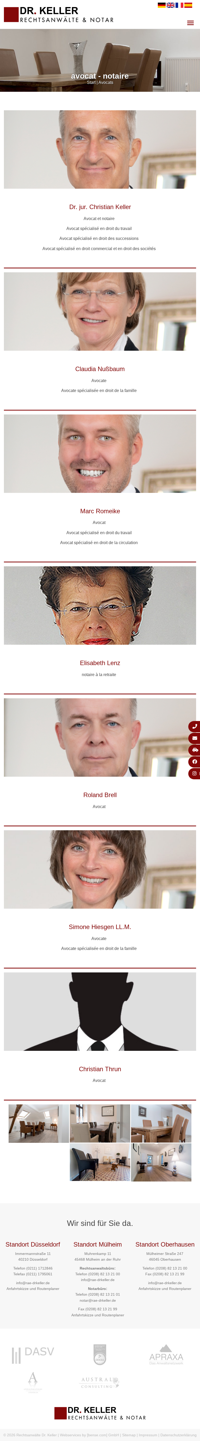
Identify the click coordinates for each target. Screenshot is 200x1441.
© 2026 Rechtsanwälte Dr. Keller (30, 1435)
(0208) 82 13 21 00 (104, 1274)
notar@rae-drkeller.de (98, 1300)
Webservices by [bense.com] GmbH (89, 1435)
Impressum (148, 1435)
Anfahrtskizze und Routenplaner (33, 1289)
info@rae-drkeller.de (33, 1283)
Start (91, 82)
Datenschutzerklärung (178, 1435)
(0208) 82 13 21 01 (104, 1294)
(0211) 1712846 (39, 1268)
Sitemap (129, 1435)
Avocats (105, 82)
